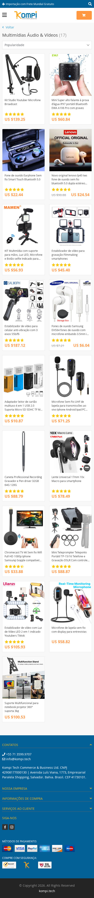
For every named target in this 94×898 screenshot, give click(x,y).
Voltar (9, 27)
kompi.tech (47, 891)
